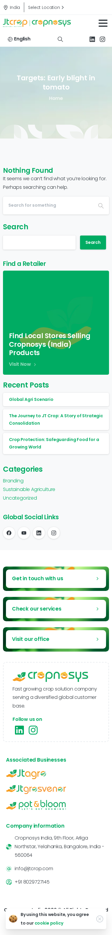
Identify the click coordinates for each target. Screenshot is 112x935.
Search (15, 227)
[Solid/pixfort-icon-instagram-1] (33, 730)
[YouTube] (24, 533)
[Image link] (56, 774)
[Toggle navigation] (103, 23)
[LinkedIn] (92, 39)
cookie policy (49, 923)
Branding (13, 480)
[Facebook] (9, 533)
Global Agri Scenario (31, 399)
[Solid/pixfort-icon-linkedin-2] (19, 730)
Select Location (44, 7)
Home (56, 98)
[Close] (100, 919)
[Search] (60, 39)
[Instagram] (102, 39)
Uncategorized (20, 498)
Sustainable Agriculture (29, 489)
